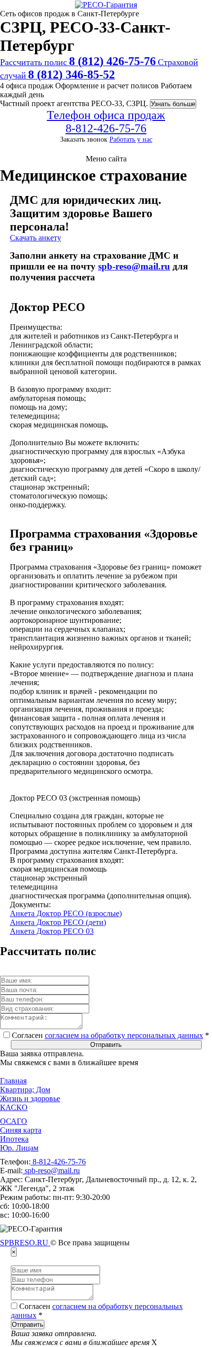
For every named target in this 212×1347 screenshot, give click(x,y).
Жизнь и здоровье (30, 1098)
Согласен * (109, 1035)
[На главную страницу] (106, 4)
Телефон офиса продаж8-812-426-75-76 (106, 122)
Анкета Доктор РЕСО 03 (52, 931)
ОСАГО (13, 1121)
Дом (42, 1089)
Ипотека (14, 1139)
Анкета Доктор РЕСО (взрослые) (66, 913)
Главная (13, 1081)
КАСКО (14, 1107)
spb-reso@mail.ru (134, 266)
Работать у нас (130, 139)
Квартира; (17, 1089)
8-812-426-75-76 (58, 1161)
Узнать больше (173, 104)
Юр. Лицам (19, 1148)
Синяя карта (20, 1130)
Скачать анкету (35, 237)
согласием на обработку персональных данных (124, 1035)
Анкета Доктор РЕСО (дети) (58, 922)
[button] (106, 158)
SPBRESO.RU (25, 1242)
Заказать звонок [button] (83, 139)
